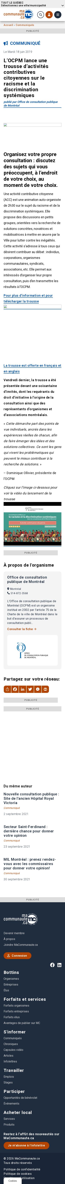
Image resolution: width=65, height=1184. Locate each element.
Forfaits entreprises (16, 1011)
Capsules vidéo (13, 1050)
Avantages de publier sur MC (22, 1023)
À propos (9, 939)
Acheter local (18, 1112)
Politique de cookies (18, 1173)
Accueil (9, 25)
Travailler (14, 1070)
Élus (6, 990)
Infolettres (10, 1061)
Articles (8, 1055)
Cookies (12, 1180)
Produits (9, 1124)
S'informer (15, 1032)
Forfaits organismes (16, 1005)
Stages (8, 1082)
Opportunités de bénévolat (20, 1097)
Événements (11, 1103)
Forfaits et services (25, 999)
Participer (14, 1091)
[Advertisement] (32, 744)
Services (9, 1119)
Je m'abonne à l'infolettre (26, 1145)
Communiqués (25, 25)
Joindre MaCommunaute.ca (21, 945)
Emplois (9, 1076)
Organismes (11, 978)
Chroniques (11, 1044)
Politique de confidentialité (22, 1169)
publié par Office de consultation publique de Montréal (31, 103)
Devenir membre (14, 933)
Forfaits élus (12, 1017)
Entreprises (11, 984)
